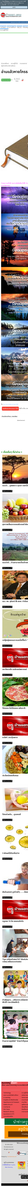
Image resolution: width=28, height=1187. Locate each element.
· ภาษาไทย (24, 1102)
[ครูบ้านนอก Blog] (19, 27)
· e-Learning (6, 1097)
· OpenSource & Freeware (11, 1102)
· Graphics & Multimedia (10, 1100)
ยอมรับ (14, 7)
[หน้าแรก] (3, 27)
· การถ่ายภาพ (6, 1107)
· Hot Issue (6, 1109)
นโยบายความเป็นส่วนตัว (13, 4)
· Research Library (8, 1112)
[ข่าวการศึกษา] (11, 27)
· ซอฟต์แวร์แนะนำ (8, 1105)
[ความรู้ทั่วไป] (4, 30)
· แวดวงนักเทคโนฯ (8, 1116)
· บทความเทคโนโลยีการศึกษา (10, 1095)
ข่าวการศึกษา (5, 63)
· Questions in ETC (8, 1114)
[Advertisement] (14, 1062)
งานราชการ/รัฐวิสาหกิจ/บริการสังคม (14, 64)
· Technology (7, 1093)
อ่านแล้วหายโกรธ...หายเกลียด (9, 416)
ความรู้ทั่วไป (14, 63)
